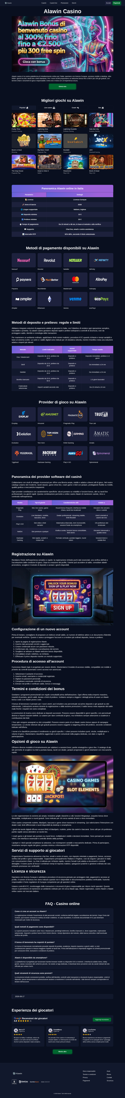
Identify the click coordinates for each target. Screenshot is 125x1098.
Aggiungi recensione (102, 1019)
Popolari (22, 107)
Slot (99, 107)
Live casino (48, 107)
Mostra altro (62, 1051)
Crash (74, 107)
